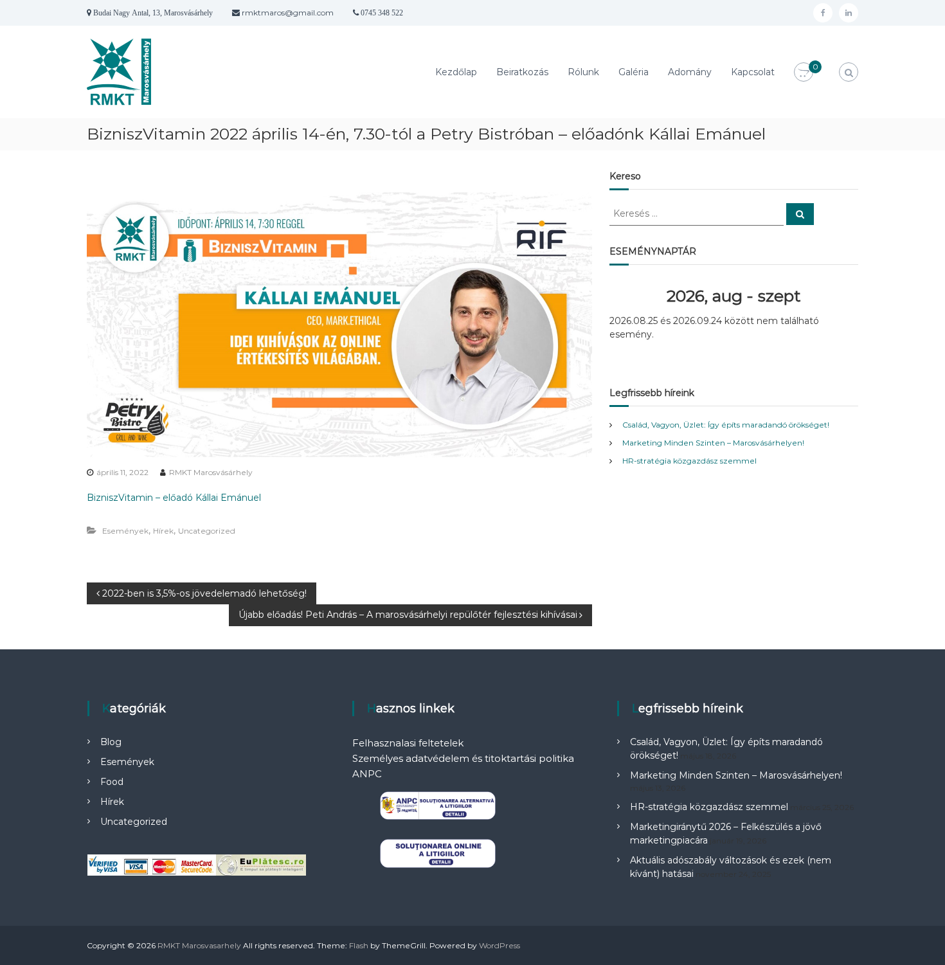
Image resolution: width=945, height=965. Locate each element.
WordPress (499, 945)
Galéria (633, 72)
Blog (111, 742)
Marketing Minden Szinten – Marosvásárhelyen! (713, 442)
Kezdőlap (456, 72)
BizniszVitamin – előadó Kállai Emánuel (174, 497)
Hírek (163, 531)
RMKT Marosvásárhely (211, 472)
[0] (803, 72)
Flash (358, 945)
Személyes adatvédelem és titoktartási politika (463, 758)
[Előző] (634, 297)
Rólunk (583, 72)
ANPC (367, 774)
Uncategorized (206, 531)
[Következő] (833, 297)
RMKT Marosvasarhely (199, 945)
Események (125, 531)
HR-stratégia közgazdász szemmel (689, 460)
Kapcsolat (753, 72)
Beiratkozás (522, 72)
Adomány (690, 72)
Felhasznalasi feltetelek (408, 743)
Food (111, 782)
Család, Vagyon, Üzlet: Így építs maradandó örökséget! (725, 424)
